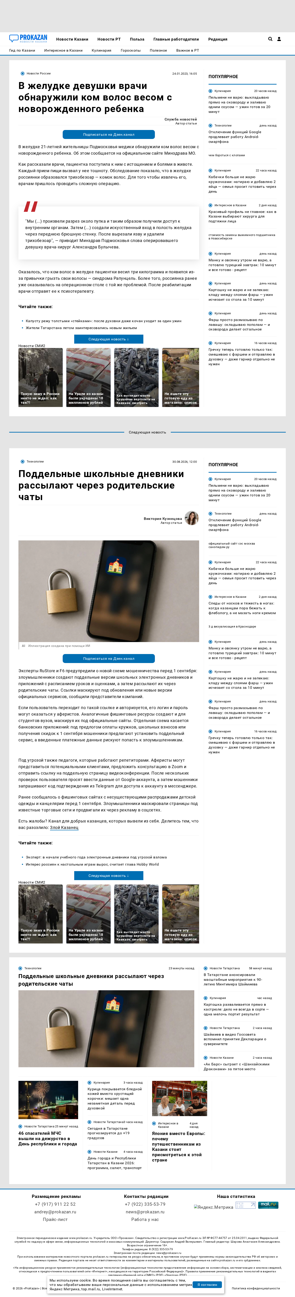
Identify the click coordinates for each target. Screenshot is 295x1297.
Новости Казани (222, 1057)
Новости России (39, 73)
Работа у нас (145, 1219)
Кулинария (223, 91)
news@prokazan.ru (145, 1211)
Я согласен (207, 1284)
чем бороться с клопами (227, 155)
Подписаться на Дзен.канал (108, 134)
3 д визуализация (222, 626)
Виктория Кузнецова (163, 518)
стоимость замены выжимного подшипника (242, 235)
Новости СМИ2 (31, 346)
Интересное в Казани (230, 205)
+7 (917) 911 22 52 (55, 1204)
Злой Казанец (64, 827)
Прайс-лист (55, 1219)
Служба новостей (181, 119)
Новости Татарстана (225, 968)
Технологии (223, 125)
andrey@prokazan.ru (55, 1211)
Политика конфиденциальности (256, 1288)
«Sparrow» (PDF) (176, 1275)
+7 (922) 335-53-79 (145, 1204)
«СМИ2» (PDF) (153, 1275)
